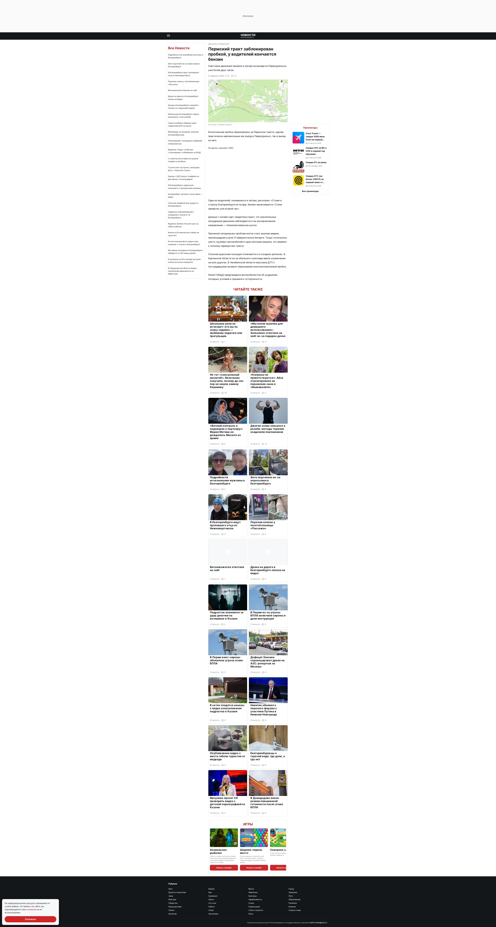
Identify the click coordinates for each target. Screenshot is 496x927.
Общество (172, 903)
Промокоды (310, 127)
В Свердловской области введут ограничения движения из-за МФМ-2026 (182, 271)
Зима (170, 896)
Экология (172, 914)
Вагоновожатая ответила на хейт (182, 90)
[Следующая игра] (284, 837)
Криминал (212, 896)
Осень (251, 903)
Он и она (212, 903)
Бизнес (211, 889)
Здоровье (293, 892)
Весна (251, 889)
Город (291, 889)
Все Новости (178, 48)
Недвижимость (255, 899)
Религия (292, 907)
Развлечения (254, 907)
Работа (211, 907)
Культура (253, 896)
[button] (310, 138)
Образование (294, 899)
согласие (32, 909)
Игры (248, 824)
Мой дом (172, 899)
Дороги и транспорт (219, 44)
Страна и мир (295, 910)
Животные (253, 892)
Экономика (213, 914)
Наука (211, 899)
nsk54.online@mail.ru (318, 922)
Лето (291, 896)
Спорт (211, 910)
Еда (210, 892)
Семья (171, 910)
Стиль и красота (256, 910)
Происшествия (174, 907)
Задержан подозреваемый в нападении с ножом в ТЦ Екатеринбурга (181, 215)
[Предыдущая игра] (211, 837)
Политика (293, 903)
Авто (170, 889)
